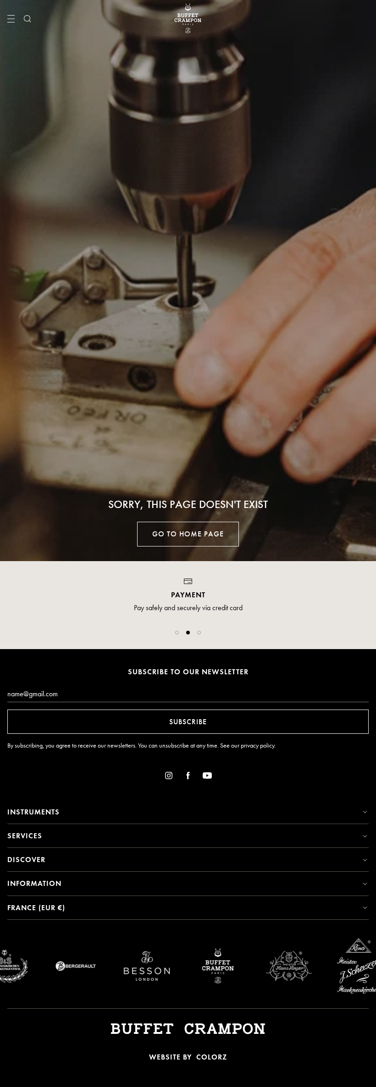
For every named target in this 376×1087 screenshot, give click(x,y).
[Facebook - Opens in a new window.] (188, 777)
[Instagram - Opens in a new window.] (169, 777)
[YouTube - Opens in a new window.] (207, 777)
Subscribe (188, 721)
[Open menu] (11, 18)
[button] (177, 632)
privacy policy (257, 745)
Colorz (211, 1057)
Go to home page (188, 534)
